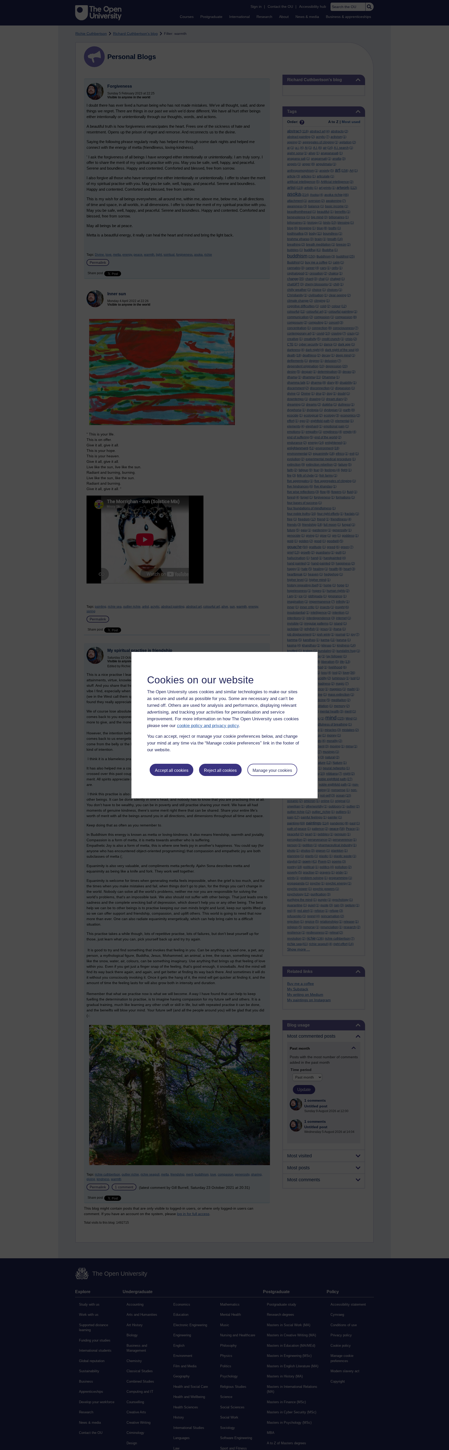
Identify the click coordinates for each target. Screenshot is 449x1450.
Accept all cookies (171, 770)
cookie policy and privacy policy (208, 725)
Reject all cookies (220, 770)
